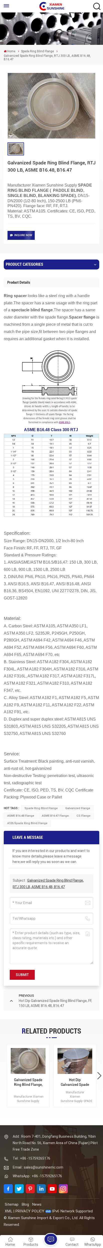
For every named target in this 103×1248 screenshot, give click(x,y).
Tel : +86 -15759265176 (31, 1158)
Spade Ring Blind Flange (37, 51)
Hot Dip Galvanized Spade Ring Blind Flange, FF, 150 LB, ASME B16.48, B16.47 (75, 1082)
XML (8, 1211)
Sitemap (11, 1204)
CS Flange (83, 815)
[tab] (18, 282)
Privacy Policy (29, 1211)
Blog (25, 1204)
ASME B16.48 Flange (20, 815)
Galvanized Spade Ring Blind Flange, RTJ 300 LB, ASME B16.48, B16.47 (28, 1082)
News (37, 1204)
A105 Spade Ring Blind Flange (27, 823)
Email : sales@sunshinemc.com (38, 1167)
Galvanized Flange (77, 808)
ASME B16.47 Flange (55, 815)
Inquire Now (23, 235)
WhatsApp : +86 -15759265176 (37, 1176)
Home (11, 51)
